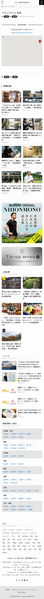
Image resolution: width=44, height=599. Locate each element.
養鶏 (40, 549)
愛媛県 (21, 498)
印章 (31, 536)
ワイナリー (6, 536)
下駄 (19, 536)
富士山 (19, 539)
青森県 (13, 434)
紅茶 (34, 546)
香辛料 (4, 552)
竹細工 (24, 546)
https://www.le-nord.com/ (24, 33)
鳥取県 (5, 491)
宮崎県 (13, 509)
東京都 (13, 448)
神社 (19, 546)
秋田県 (5, 437)
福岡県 (5, 506)
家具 (14, 539)
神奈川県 (22, 448)
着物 (14, 546)
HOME (8, 589)
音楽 (35, 549)
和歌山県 (14, 483)
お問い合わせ (22, 592)
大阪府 (21, 479)
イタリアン (19, 530)
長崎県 (21, 506)
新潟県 (5, 456)
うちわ (4, 530)
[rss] (27, 580)
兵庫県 (28, 479)
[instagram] (22, 580)
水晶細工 (27, 543)
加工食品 (25, 536)
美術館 (39, 546)
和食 (4, 539)
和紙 (36, 536)
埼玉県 (28, 445)
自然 (4, 549)
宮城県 (28, 434)
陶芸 (30, 549)
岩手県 (21, 434)
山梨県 (13, 456)
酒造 (20, 549)
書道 (4, 543)
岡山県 (21, 491)
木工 (9, 543)
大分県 (5, 509)
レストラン (33, 533)
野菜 (25, 549)
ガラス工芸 (6, 533)
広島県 (28, 491)
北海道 (14, 16)
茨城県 (5, 445)
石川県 (13, 464)
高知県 (28, 498)
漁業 (39, 543)
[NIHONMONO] (22, 2)
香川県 (13, 498)
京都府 (13, 479)
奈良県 (5, 483)
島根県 (13, 491)
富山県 (5, 464)
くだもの (11, 530)
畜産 (9, 546)
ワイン (13, 536)
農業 (15, 549)
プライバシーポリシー (31, 589)
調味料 (9, 549)
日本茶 (29, 539)
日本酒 (36, 539)
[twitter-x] (19, 580)
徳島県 (5, 498)
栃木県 (13, 445)
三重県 (28, 472)
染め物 (21, 543)
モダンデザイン (15, 533)
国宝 (9, 539)
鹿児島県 (22, 509)
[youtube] (25, 580)
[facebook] (17, 580)
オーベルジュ (29, 530)
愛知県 (21, 472)
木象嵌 (14, 543)
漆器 (4, 546)
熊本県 (28, 506)
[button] (40, 41)
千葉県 (5, 448)
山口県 (36, 491)
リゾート (25, 533)
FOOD (6, 16)
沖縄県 (30, 509)
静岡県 (13, 472)
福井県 (21, 464)
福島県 (21, 437)
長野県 (21, 456)
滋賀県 (5, 479)
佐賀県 (13, 506)
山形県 (13, 437)
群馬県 (21, 445)
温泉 (34, 543)
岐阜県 (5, 472)
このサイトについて (17, 589)
